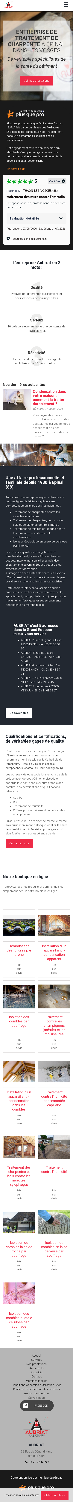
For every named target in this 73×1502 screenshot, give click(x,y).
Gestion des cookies (36, 1393)
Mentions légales (36, 1381)
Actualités (36, 1372)
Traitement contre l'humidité (54, 1169)
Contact (36, 1376)
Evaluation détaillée (24, 218)
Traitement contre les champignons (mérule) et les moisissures (54, 1025)
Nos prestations (36, 1364)
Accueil (36, 1355)
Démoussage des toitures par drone (19, 950)
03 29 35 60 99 (38, 1462)
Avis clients (36, 1368)
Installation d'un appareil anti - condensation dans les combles (19, 1100)
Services (36, 1359)
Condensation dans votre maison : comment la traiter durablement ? (49, 397)
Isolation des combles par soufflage (19, 1021)
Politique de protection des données (36, 1389)
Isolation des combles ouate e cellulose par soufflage (19, 1320)
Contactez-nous (19, 843)
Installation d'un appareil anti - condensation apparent (54, 952)
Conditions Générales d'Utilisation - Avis (36, 1385)
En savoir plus (16, 169)
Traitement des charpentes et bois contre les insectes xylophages (19, 1176)
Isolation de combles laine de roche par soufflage (19, 1249)
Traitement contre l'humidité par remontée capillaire (54, 1098)
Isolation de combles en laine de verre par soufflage (54, 1249)
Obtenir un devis (54, 1495)
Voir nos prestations (36, 80)
